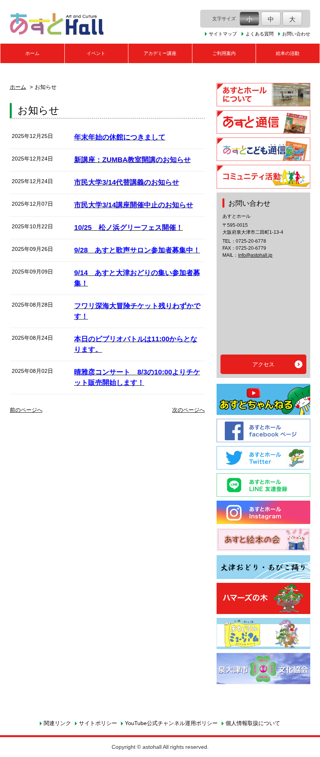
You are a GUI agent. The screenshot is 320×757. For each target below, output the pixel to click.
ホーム (32, 53)
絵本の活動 (287, 53)
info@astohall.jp (255, 255)
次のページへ (188, 410)
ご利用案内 (224, 53)
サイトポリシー (98, 723)
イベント (96, 53)
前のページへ (26, 410)
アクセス (263, 364)
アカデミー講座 (160, 53)
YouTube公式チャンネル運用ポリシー (171, 723)
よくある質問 (259, 34)
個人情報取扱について (253, 723)
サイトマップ (223, 34)
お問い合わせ (296, 34)
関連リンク (57, 723)
